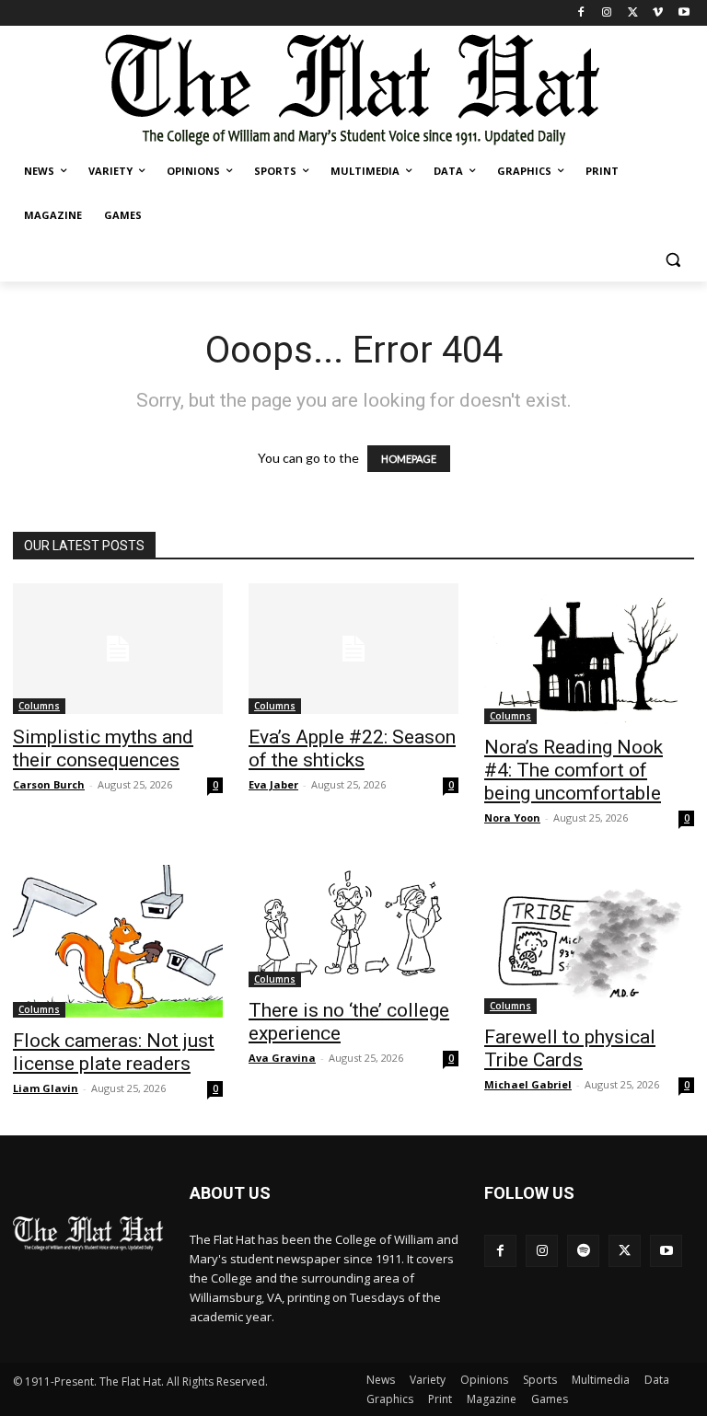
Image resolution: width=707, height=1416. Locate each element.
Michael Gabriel (528, 1084)
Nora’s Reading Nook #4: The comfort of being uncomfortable (573, 770)
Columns (39, 705)
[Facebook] (581, 13)
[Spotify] (583, 1251)
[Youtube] (683, 13)
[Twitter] (632, 13)
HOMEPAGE (408, 459)
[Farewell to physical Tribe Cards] (589, 939)
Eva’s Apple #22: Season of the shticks (352, 748)
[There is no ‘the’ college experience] (353, 926)
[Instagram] (607, 13)
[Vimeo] (657, 13)
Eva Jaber (273, 784)
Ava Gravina (282, 1058)
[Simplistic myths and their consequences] (118, 649)
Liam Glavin (45, 1088)
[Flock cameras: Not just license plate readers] (118, 941)
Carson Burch (49, 784)
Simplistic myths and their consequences (103, 748)
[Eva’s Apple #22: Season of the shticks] (353, 649)
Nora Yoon (512, 817)
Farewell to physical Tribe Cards (569, 1048)
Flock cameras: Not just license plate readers (113, 1052)
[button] (672, 260)
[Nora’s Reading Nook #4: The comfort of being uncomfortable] (589, 653)
